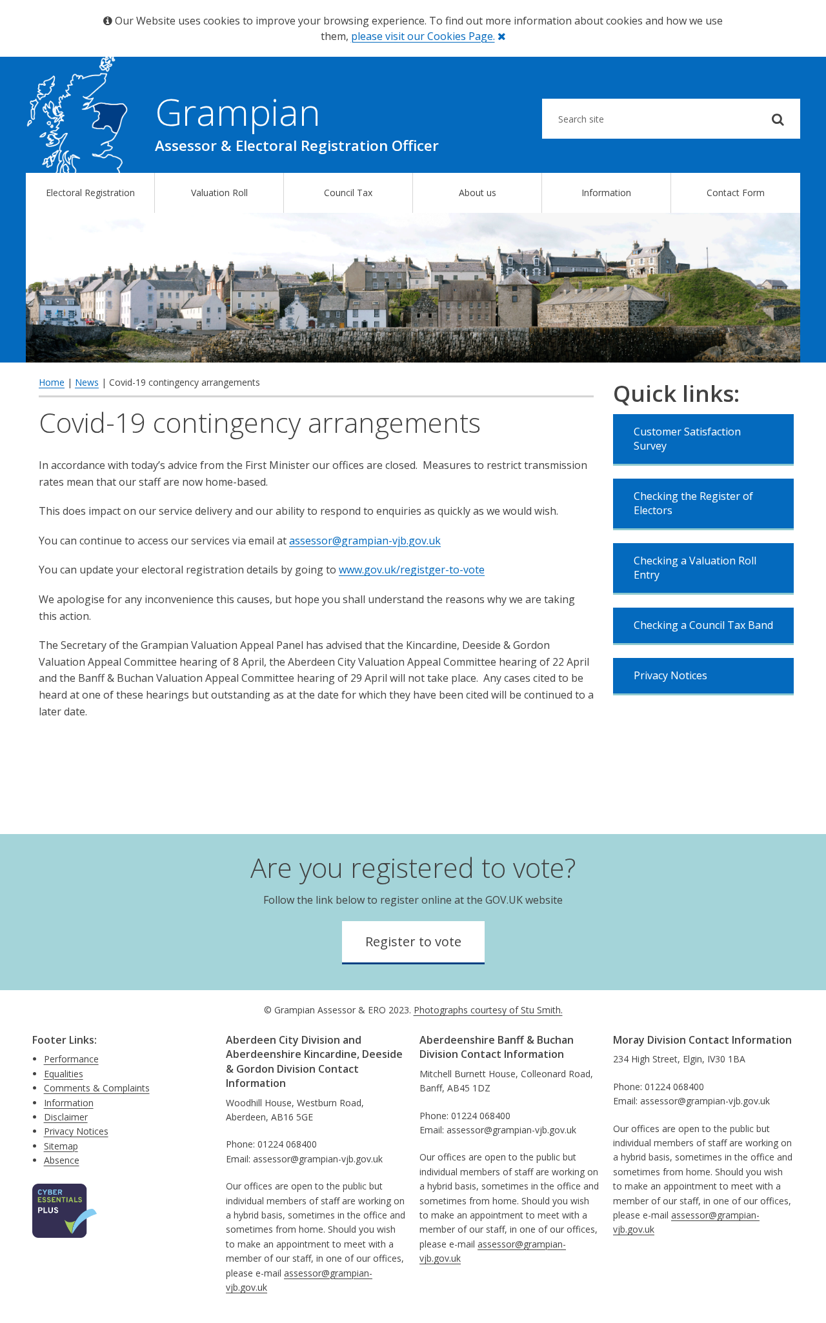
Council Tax (348, 192)
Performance (71, 1059)
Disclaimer (66, 1117)
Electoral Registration (90, 192)
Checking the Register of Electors (693, 503)
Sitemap (61, 1146)
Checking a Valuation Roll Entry (695, 567)
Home (52, 382)
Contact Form (736, 192)
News (87, 382)
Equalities (63, 1074)
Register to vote (413, 941)
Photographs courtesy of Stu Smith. (488, 1010)
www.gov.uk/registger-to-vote (412, 569)
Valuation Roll (219, 192)
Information (606, 192)
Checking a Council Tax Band (703, 625)
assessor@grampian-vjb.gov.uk (365, 540)
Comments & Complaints (97, 1088)
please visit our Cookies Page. (423, 36)
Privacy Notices (670, 675)
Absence (61, 1160)
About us (477, 192)
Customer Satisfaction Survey (687, 438)
